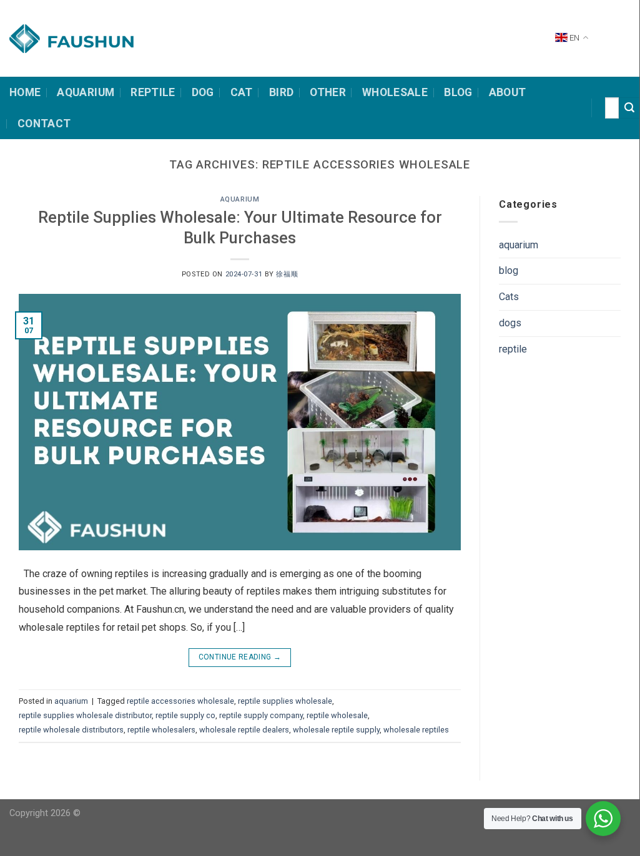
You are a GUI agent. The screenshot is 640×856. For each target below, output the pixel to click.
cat (241, 92)
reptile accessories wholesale (180, 701)
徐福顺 (287, 274)
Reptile (152, 92)
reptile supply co (185, 715)
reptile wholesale (337, 715)
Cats (509, 297)
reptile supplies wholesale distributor (85, 715)
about (507, 92)
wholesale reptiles (416, 729)
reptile (513, 349)
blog (508, 270)
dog (203, 92)
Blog (458, 92)
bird (281, 92)
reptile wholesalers (161, 729)
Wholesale (395, 92)
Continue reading (240, 657)
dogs (510, 323)
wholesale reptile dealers (244, 729)
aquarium (239, 199)
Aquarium (85, 92)
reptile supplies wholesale (285, 701)
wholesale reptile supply (336, 729)
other (328, 92)
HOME (25, 92)
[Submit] (629, 108)
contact (44, 123)
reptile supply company (261, 715)
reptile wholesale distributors (71, 729)
